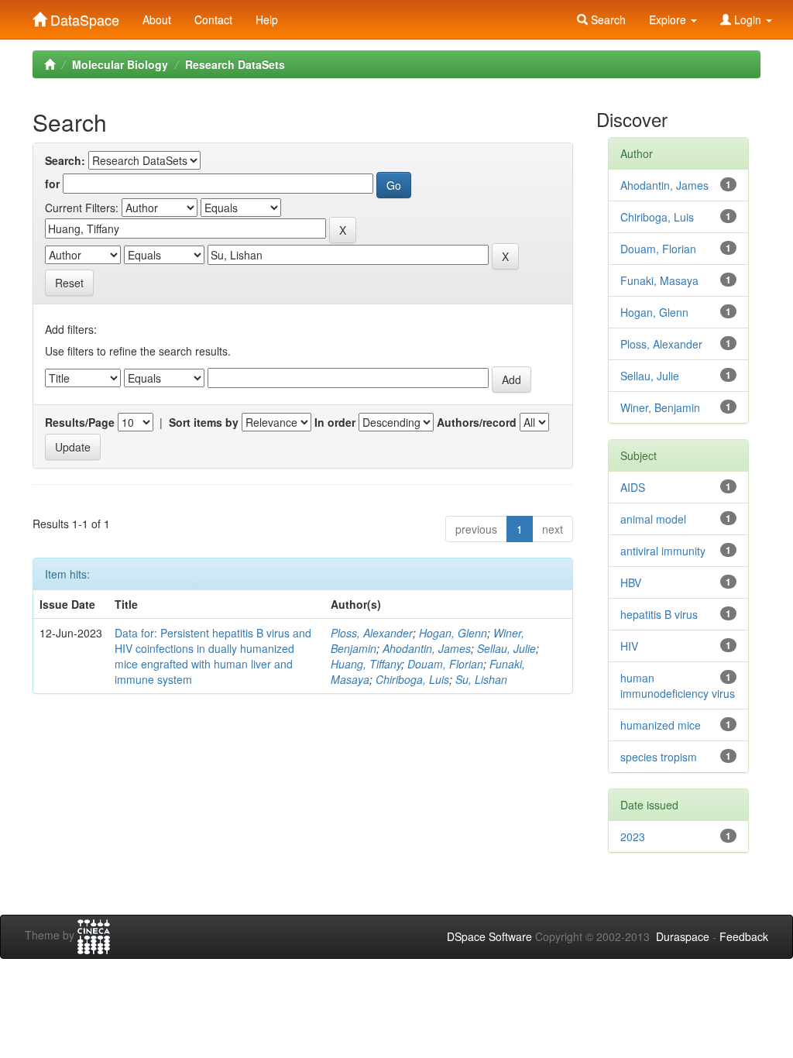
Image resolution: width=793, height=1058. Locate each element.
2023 (632, 836)
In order (334, 422)
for (52, 183)
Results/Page (80, 422)
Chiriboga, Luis (412, 679)
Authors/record (477, 422)
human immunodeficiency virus (677, 685)
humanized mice (660, 725)
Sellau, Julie (506, 648)
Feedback (743, 936)
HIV (629, 646)
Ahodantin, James (427, 648)
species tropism (658, 756)
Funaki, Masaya (659, 280)
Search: (65, 160)
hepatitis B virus (659, 614)
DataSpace (82, 16)
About (156, 19)
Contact (213, 19)
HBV (630, 582)
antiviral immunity (662, 550)
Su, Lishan (481, 679)
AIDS (632, 487)
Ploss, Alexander (372, 633)
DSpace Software (489, 936)
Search (607, 19)
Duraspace (682, 936)
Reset (69, 282)
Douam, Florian (445, 664)
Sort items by (204, 422)
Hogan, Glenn (453, 633)
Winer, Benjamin (660, 407)
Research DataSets (235, 64)
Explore (669, 19)
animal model (653, 519)
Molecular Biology (120, 64)
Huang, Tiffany (366, 664)
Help (267, 19)
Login (747, 19)
